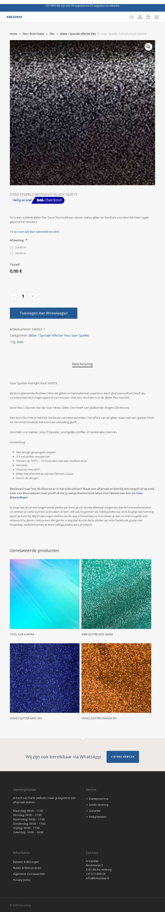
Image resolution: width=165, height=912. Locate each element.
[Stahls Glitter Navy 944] (44, 678)
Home (13, 34)
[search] (132, 17)
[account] (140, 17)
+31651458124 (122, 757)
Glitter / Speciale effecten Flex (78, 34)
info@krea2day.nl (97, 878)
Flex (52, 34)
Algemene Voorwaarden (29, 874)
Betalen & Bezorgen (26, 862)
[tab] (82, 364)
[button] (156, 17)
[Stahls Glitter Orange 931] (116, 678)
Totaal (15, 264)
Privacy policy (22, 880)
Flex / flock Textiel (33, 34)
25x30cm (20, 247)
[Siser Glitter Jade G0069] (116, 594)
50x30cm (20, 253)
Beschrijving (82, 363)
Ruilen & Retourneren (27, 868)
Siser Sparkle (80, 335)
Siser (20, 342)
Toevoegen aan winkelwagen (44, 313)
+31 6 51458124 (95, 874)
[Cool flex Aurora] (44, 594)
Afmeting (18, 240)
